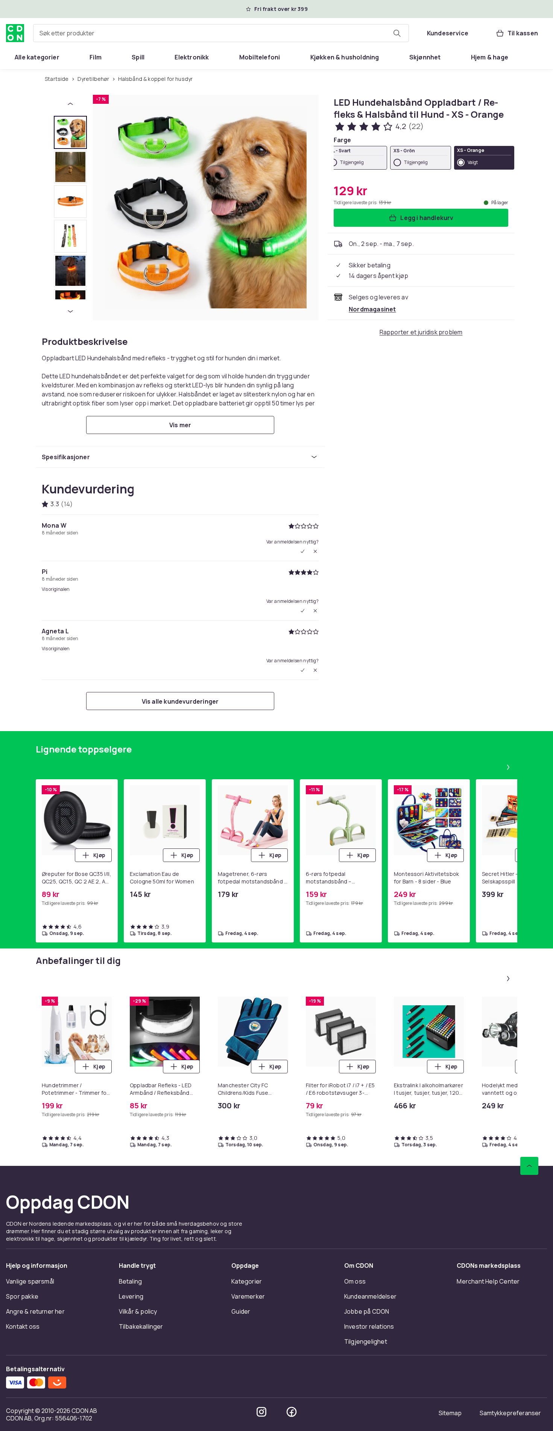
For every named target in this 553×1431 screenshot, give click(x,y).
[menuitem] (37, 57)
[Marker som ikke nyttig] (315, 551)
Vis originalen (56, 589)
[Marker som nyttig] (302, 610)
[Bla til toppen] (529, 1166)
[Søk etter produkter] (397, 33)
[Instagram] (261, 1412)
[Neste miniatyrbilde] (70, 311)
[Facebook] (292, 1412)
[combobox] (221, 33)
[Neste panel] (508, 767)
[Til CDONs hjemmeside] (15, 33)
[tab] (70, 132)
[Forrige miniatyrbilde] (70, 104)
